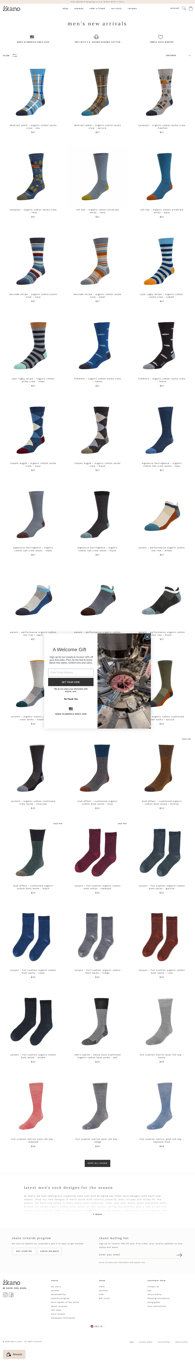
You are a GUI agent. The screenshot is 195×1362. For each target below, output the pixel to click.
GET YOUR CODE (71, 682)
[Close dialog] (147, 636)
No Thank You (71, 699)
